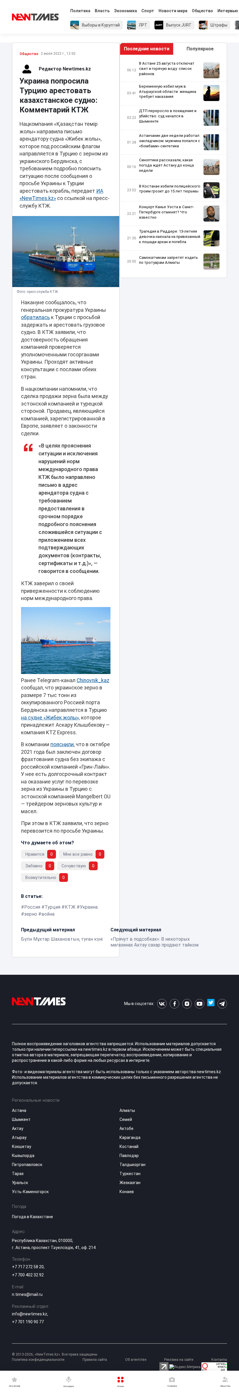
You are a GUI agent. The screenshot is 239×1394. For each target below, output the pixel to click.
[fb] (174, 1004)
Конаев (126, 1191)
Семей (125, 1119)
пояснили (62, 744)
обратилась (35, 317)
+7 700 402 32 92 (28, 1275)
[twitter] (211, 1004)
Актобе (126, 1128)
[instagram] (187, 1004)
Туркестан (129, 1173)
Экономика (125, 10)
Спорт (147, 10)
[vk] (162, 1004)
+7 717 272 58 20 (28, 1266)
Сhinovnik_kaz (93, 680)
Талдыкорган (132, 1164)
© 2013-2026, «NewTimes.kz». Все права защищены (54, 1354)
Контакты (219, 1360)
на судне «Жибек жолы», (50, 718)
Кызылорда (23, 1155)
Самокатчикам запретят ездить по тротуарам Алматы (168, 260)
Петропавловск (27, 1164)
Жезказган (129, 1182)
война (48, 914)
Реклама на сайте (178, 1360)
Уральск (20, 1182)
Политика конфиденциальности (38, 1360)
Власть (102, 10)
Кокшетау (21, 1146)
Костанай (128, 1146)
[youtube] (199, 1004)
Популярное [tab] (200, 49)
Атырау (19, 1137)
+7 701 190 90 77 (28, 1321)
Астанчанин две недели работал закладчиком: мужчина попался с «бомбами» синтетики (169, 140)
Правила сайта (94, 1360)
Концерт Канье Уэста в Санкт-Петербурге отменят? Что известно (166, 212)
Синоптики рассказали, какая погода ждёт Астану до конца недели (166, 165)
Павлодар (129, 1155)
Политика (80, 10)
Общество (202, 10)
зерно (30, 914)
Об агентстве (135, 1360)
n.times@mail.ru (27, 1294)
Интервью (227, 10)
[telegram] (222, 1004)
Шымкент (21, 1119)
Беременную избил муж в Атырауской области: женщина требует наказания (167, 91)
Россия (32, 907)
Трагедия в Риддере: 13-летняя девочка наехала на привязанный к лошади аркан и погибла (169, 236)
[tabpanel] (173, 166)
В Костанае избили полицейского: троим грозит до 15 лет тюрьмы (170, 189)
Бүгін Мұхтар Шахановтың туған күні (62, 939)
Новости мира (173, 10)
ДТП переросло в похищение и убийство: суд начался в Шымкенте (167, 116)
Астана (19, 1110)
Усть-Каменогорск (30, 1191)
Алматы (127, 1110)
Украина (89, 907)
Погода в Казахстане (32, 1216)
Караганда (129, 1137)
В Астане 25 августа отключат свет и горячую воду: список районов (166, 68)
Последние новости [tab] (146, 49)
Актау (17, 1128)
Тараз (18, 1173)
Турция (52, 907)
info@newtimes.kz (29, 1314)
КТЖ (70, 907)
